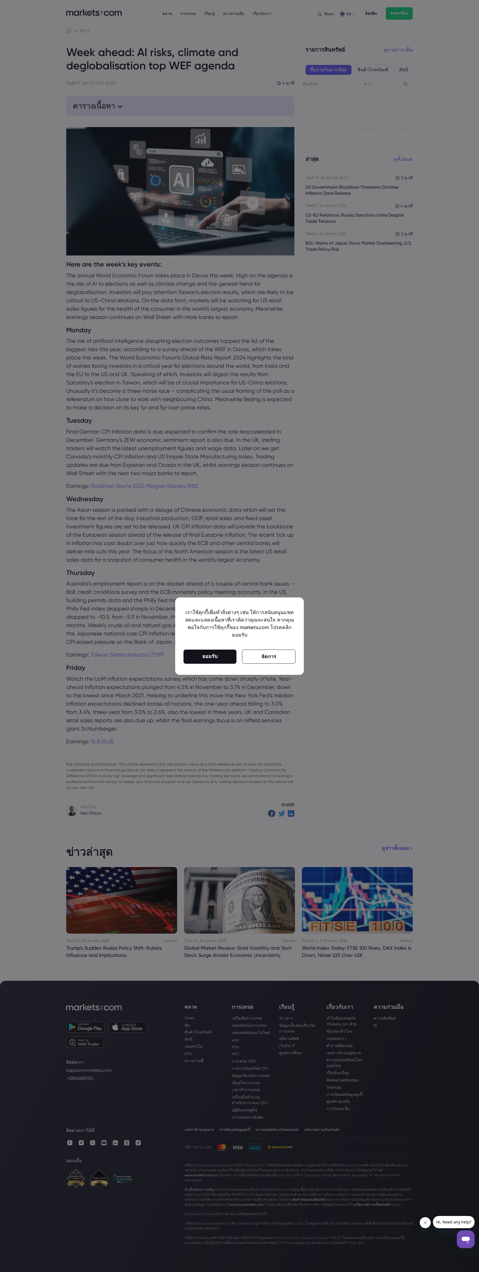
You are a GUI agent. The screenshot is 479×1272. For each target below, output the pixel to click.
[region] (239, 636)
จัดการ (268, 656)
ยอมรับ (210, 656)
